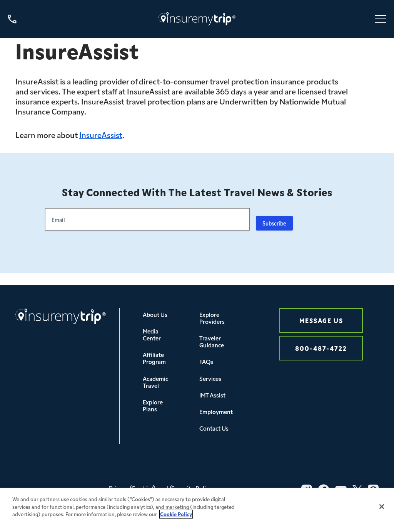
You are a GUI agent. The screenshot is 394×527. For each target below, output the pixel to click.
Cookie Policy (176, 514)
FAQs (206, 361)
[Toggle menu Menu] (380, 19)
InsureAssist (100, 134)
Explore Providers (212, 317)
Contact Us (214, 428)
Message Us (321, 320)
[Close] (381, 506)
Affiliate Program (154, 357)
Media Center (152, 334)
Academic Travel (155, 381)
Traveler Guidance (211, 341)
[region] (197, 507)
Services (210, 378)
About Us (155, 314)
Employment (216, 411)
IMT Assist (212, 395)
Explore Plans (153, 405)
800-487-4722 (321, 347)
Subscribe (274, 223)
